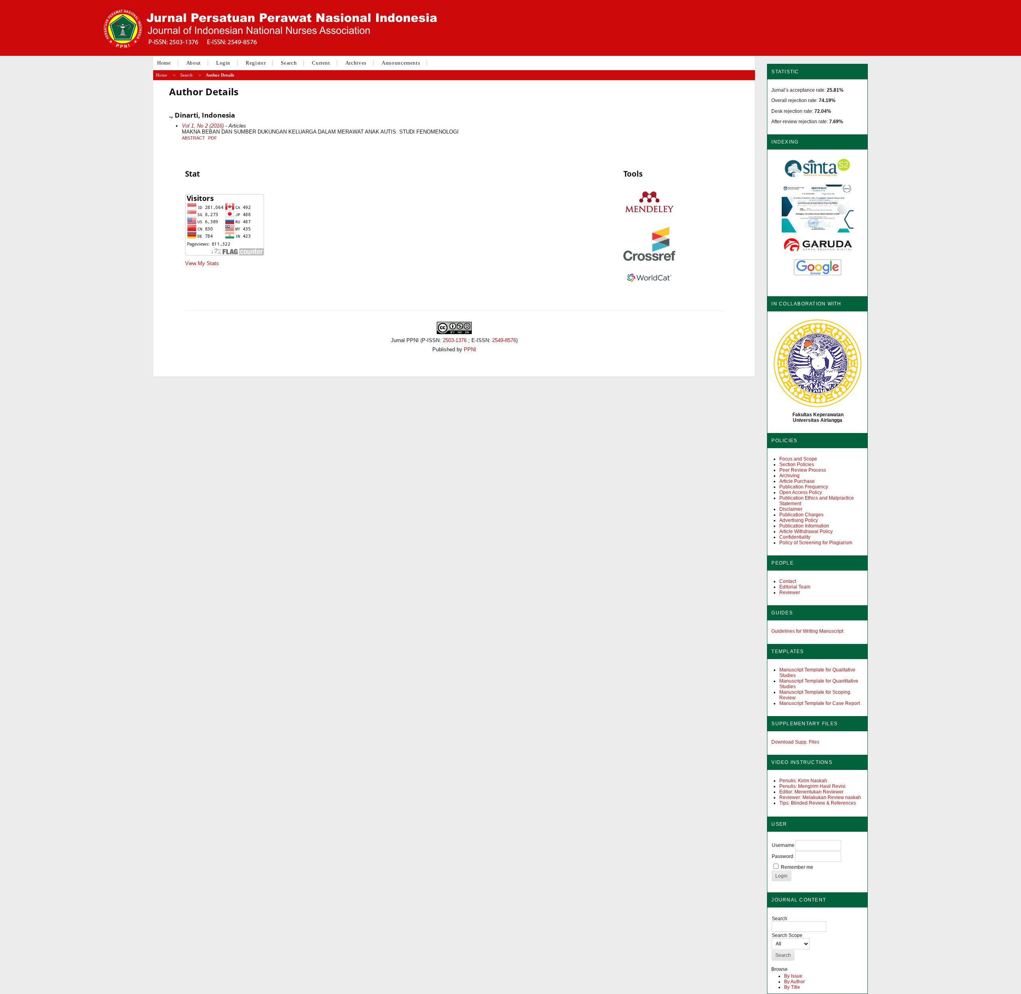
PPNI (470, 349)
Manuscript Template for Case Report (819, 703)
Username (783, 845)
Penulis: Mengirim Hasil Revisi (812, 786)
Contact (787, 581)
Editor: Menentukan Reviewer (811, 792)
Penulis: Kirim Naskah (803, 780)
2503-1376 (455, 340)
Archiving (789, 475)
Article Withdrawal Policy (806, 531)
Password (782, 856)
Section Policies (796, 464)
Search (289, 63)
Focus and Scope (798, 459)
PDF (212, 138)
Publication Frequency (803, 487)
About (193, 63)
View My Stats (202, 263)
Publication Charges (801, 515)
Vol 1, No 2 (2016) (203, 126)
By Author (794, 981)
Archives (356, 63)
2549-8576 (504, 340)
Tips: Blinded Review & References (817, 803)
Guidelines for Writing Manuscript (807, 631)
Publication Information (804, 526)
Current (321, 63)
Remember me (797, 867)
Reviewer (789, 592)
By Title (792, 987)
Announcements (401, 63)
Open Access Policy (800, 492)
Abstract (193, 138)
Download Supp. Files (795, 742)
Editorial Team (794, 587)
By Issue (793, 976)
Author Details (220, 75)
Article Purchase (797, 481)
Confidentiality (794, 537)
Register (256, 63)
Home (164, 63)
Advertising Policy (798, 520)
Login (223, 63)
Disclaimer (790, 509)
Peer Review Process (802, 470)
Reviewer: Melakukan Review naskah (820, 797)
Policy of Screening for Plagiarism (815, 542)
